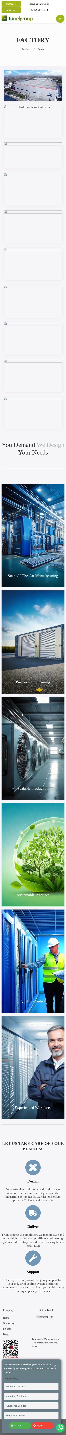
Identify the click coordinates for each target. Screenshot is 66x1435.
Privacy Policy (11, 1378)
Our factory (8, 1323)
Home (6, 1317)
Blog (5, 1334)
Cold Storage (38, 1342)
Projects (7, 1328)
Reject (40, 1425)
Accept (17, 1425)
